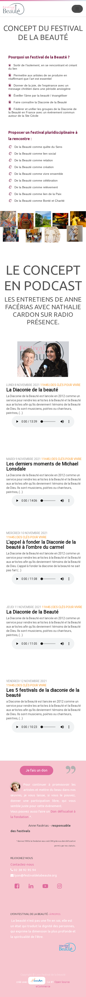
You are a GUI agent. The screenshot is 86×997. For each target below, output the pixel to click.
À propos (54, 914)
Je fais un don (36, 770)
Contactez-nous (22, 864)
